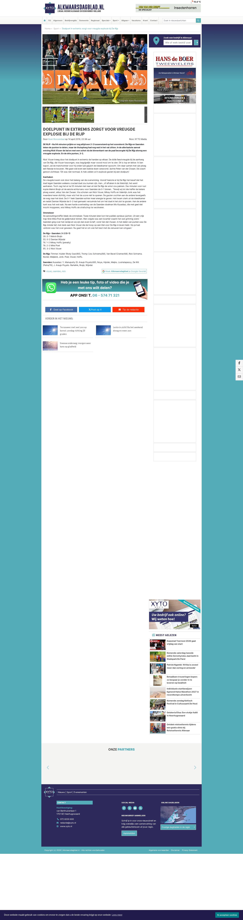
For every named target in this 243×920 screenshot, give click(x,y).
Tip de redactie (130, 309)
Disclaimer (175, 715)
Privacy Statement (189, 715)
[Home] (44, 20)
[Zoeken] (198, 20)
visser (49, 271)
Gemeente (84, 20)
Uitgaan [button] (124, 20)
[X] (129, 673)
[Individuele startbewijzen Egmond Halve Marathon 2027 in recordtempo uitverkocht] (158, 557)
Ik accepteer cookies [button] (227, 915)
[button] (43, 115)
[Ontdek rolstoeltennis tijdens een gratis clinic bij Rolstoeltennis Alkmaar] (158, 593)
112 (49, 20)
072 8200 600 (67, 684)
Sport (56, 28)
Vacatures (136, 20)
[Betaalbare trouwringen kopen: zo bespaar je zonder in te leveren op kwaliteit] (158, 545)
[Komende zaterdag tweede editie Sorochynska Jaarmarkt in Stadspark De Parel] (158, 521)
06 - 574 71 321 (106, 295)
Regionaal (95, 20)
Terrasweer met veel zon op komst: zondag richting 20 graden (73, 330)
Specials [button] (105, 20)
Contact (153, 20)
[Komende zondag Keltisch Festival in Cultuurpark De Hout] (158, 569)
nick (64, 271)
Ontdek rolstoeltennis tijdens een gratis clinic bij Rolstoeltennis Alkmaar (181, 592)
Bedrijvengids (71, 20)
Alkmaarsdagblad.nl (81, 7)
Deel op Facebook (63, 309)
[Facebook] (124, 673)
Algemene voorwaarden (159, 715)
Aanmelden (129, 698)
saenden (57, 271)
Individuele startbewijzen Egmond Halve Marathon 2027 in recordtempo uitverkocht (183, 556)
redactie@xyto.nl (68, 687)
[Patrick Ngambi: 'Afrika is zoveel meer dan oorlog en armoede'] (158, 533)
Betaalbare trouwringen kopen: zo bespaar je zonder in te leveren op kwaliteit (182, 544)
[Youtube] (135, 673)
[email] (239, 377)
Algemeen (57, 20)
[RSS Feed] (141, 673)
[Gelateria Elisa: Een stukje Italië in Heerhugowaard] (158, 581)
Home (47, 28)
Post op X (96, 309)
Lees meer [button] (117, 915)
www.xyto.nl (66, 691)
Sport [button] (115, 20)
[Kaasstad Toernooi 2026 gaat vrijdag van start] (158, 509)
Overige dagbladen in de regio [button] (176, 692)
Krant (145, 20)
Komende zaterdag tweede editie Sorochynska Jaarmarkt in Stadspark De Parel (182, 520)
